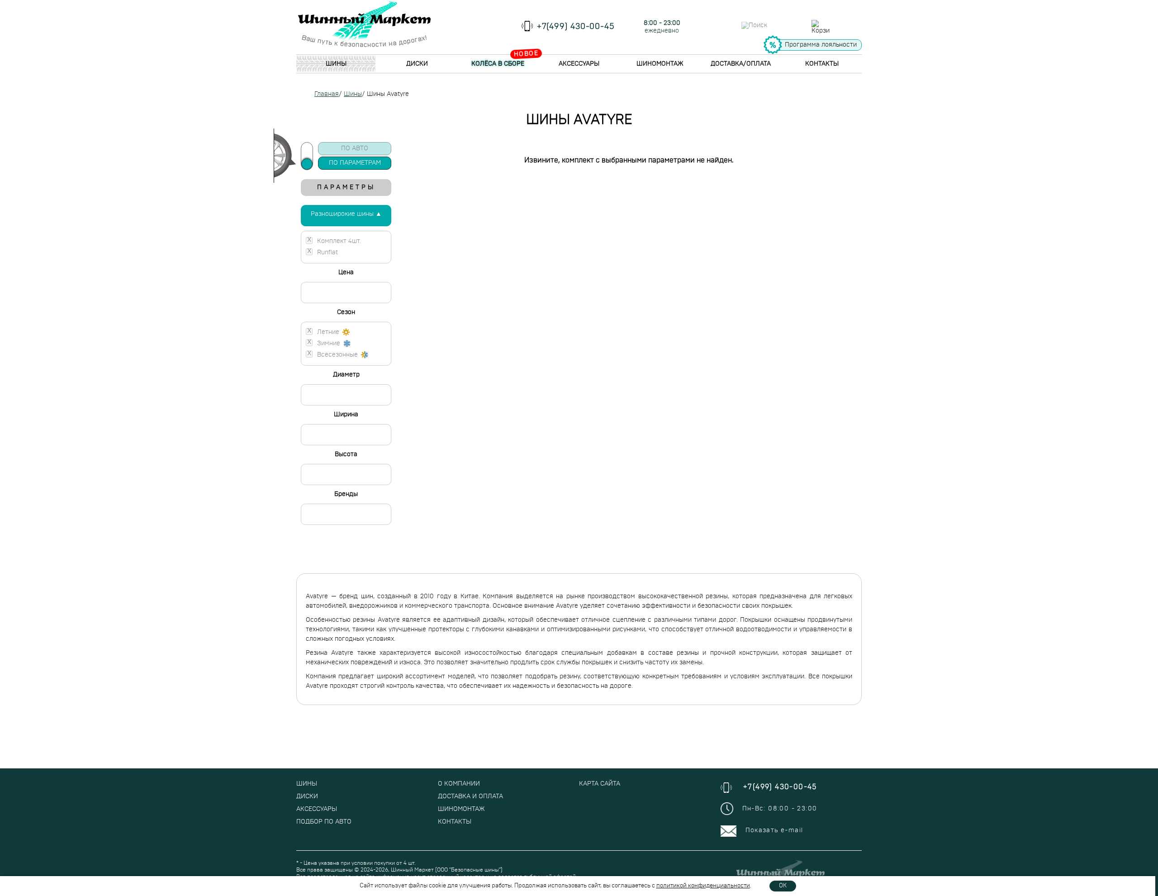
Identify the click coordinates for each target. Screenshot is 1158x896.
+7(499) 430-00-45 (576, 27)
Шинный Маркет (412, 869)
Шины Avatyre (388, 94)
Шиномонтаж (659, 64)
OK (783, 886)
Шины (336, 64)
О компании (459, 784)
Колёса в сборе (497, 64)
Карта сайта (599, 784)
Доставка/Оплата (741, 64)
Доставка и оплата (470, 796)
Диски (417, 64)
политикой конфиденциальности (703, 886)
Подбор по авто (323, 822)
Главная (326, 94)
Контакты (822, 64)
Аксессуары (579, 64)
